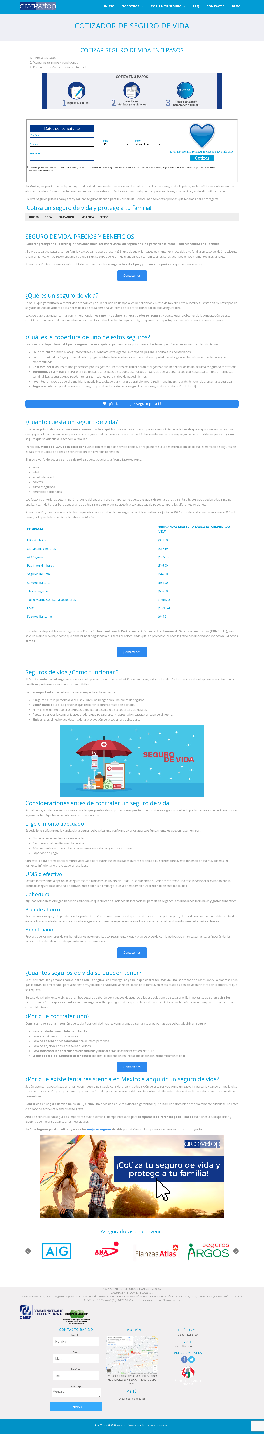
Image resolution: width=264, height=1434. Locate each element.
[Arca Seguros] (38, 6)
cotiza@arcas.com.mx (188, 1346)
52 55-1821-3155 (188, 1334)
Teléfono (76, 1369)
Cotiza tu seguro (166, 6)
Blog (236, 6)
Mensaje (76, 1386)
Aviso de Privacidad (128, 1425)
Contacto (216, 6)
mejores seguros (99, 1129)
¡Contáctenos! (132, 275)
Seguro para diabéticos (132, 1398)
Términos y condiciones (156, 1425)
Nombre (76, 1335)
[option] (56, 1251)
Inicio (109, 6)
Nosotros (131, 6)
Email (76, 1352)
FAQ (196, 6)
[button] (33, 217)
